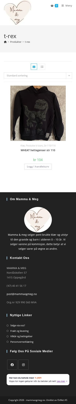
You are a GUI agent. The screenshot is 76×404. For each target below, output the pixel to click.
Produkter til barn (34, 145)
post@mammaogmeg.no (22, 294)
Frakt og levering (19, 331)
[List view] (42, 67)
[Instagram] (23, 365)
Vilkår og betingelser (21, 336)
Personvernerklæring (21, 341)
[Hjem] (5, 41)
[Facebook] (12, 365)
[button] (58, 89)
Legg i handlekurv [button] (38, 166)
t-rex (27, 41)
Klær (22, 145)
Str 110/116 (50, 145)
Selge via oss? (17, 325)
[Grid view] (34, 67)
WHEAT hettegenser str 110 (38, 150)
